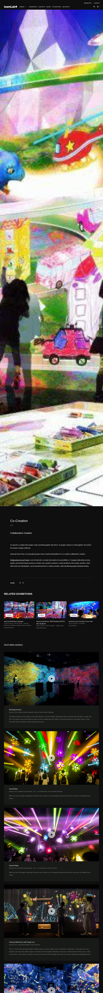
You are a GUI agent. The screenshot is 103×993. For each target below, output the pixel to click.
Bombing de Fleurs (15, 709)
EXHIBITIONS (33, 7)
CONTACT (97, 3)
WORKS (22, 7)
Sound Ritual (13, 789)
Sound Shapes (14, 865)
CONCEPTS (41, 7)
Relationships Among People (19, 560)
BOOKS (49, 7)
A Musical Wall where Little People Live (22, 942)
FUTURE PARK (56, 7)
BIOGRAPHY (88, 3)
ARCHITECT (66, 7)
